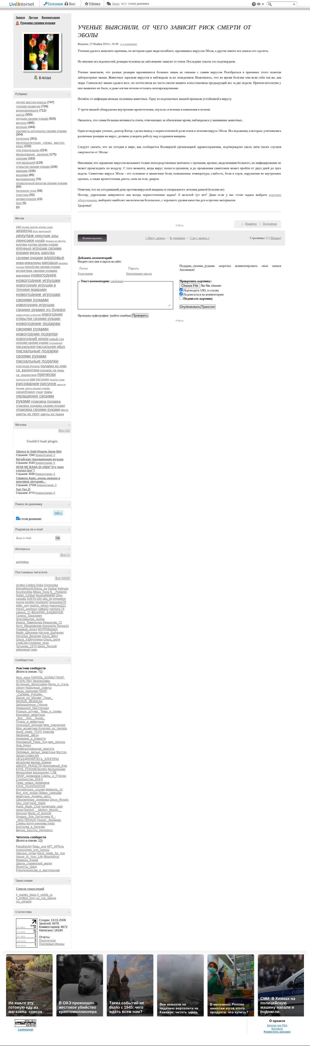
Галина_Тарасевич (29, 615)
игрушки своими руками (32, 118)
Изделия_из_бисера (52, 728)
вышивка (22, 175)
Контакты (277, 1028)
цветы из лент (28, 414)
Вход (72, 3)
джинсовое (25, 240)
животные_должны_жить (33, 796)
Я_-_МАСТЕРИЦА (36, 818)
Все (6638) (62, 578)
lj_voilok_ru (45, 894)
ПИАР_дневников (28, 776)
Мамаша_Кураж (27, 860)
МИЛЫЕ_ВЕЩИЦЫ (29, 701)
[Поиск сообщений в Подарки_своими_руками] (58, 513)
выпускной (45, 231)
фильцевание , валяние (32, 154)
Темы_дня (39, 846)
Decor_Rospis (59, 799)
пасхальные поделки (37, 361)
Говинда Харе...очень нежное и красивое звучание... (38, 480)
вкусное (21, 123)
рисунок (48, 383)
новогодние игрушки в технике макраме (36, 287)
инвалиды (32, 263)
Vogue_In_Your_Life (29, 856)
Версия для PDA (277, 1025)
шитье (20, 114)
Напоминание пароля (139, 273)
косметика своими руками (36, 270)
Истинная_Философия (31, 684)
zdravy (20, 687)
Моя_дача (23, 677)
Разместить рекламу (277, 1031)
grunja (20, 602)
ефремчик (23, 649)
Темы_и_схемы (51, 711)
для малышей (25, 162)
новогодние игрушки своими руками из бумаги (40, 307)
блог (19, 203)
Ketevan (63, 588)
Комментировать (92, 238)
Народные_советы (38, 687)
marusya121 (57, 605)
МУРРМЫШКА (48, 629)
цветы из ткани (52, 414)
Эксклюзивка (41, 681)
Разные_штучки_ (28, 711)
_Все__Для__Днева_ (30, 718)
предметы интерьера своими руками (41, 131)
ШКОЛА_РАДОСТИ (29, 765)
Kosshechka (24, 592)
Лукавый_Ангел (26, 629)
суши (39, 392)
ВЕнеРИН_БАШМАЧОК (47, 612)
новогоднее (43, 275)
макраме (22, 171)
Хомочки (48, 732)
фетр (64, 410)
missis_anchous (26, 609)
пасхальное (26, 346)
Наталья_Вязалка (28, 636)
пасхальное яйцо (50, 346)
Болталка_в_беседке (30, 827)
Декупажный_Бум (55, 765)
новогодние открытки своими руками (39, 316)
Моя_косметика (27, 728)
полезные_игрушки (29, 725)
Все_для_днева (27, 793)
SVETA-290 (34, 598)
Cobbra (31, 585)
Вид (260, 5)
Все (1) (65, 555)
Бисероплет (41, 772)
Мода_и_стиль (58, 684)
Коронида (49, 626)
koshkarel (42, 602)
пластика (22, 195)
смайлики (116, 281)
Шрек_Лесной (47, 646)
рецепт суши (57, 379)
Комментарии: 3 (46, 485)
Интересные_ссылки (30, 789)
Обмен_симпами (50, 793)
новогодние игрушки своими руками (38, 297)
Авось (115, 3)
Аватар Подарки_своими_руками (41, 52)
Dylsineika (51, 585)
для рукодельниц (27, 150)
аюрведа (24, 231)
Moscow (21, 813)
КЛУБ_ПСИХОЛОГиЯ (30, 786)
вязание (21, 127)
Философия (24, 772)
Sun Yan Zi (23, 489)
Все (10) (64, 430)
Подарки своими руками (18, 23)
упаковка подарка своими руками (40, 405)
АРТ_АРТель (55, 846)
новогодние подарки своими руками (38, 326)
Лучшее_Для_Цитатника (33, 816)
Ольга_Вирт (50, 636)
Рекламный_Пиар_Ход (31, 742)
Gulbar (52, 588)
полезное (22, 138)
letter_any (22, 605)
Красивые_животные (30, 715)
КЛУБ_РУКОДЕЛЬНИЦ (31, 769)
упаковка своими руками (38, 409)
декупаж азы (46, 235)
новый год (56, 339)
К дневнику (178, 238)
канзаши (50, 262)
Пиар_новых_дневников (32, 782)
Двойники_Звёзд (27, 735)
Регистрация (55, 3)
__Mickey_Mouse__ (48, 810)
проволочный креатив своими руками (41, 183)
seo (18, 227)
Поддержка (254, 4)
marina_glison (39, 605)
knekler (30, 602)
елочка (21, 244)
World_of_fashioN (39, 813)
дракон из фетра (56, 241)
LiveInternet (23, 4)
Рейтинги (94, 3)
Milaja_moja (41, 592)
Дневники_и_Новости (31, 738)
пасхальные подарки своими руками (37, 354)
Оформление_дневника (32, 799)
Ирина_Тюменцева (29, 622)
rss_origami (23, 901)
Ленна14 (63, 626)
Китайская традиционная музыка (39, 459)
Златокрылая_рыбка (30, 619)
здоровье (54, 257)
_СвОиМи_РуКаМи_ (30, 694)
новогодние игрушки (38, 280)
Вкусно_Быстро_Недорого (34, 830)
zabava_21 (23, 612)
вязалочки (23, 762)
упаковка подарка (46, 401)
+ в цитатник (128, 44)
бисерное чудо (26, 190)
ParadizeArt (23, 846)
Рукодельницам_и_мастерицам (38, 870)
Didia (39, 585)
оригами (21, 158)
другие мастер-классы (31, 102)
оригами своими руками (32, 342)
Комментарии (51, 17)
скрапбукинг (25, 392)
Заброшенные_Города (31, 704)
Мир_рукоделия (54, 725)
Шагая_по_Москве (28, 698)
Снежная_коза (38, 643)
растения (42, 379)
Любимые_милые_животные (36, 752)
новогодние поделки (37, 334)
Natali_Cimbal (25, 595)
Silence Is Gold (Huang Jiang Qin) (39, 451)
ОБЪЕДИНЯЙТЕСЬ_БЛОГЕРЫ (37, 759)
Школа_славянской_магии (34, 863)
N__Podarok (58, 592)
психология (22, 379)
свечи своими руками (37, 388)
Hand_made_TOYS (29, 732)
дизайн (40, 240)
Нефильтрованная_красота (35, 749)
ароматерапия (26, 199)
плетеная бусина (28, 366)
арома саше (46, 227)
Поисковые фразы (51, 944)
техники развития (28, 106)
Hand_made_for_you (51, 853)
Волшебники (56, 769)
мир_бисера (56, 742)
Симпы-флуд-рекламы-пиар (35, 823)
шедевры (22, 562)
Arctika (20, 585)
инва (20, 263)
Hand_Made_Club (28, 806)
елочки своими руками (43, 244)
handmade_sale (52, 806)
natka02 (43, 609)
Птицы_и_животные (30, 721)
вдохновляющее (27, 110)
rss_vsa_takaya (46, 898)
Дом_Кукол (23, 745)
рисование (27, 383)
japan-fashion (25, 810)
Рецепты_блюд (26, 867)
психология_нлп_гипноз (32, 850)
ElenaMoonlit (24, 588)
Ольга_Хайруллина (29, 639)
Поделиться (270, 223)
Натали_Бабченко (51, 632)
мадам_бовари (41, 762)
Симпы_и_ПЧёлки (53, 776)
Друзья (33, 17)
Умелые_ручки (26, 853)
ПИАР (43, 691)
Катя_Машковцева (29, 626)
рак (32, 379)
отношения (55, 343)
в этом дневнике (30, 519)
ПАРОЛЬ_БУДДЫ (43, 677)
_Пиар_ (47, 698)
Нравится (251, 223)
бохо (35, 231)
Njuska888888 (45, 595)
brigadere (59, 598)
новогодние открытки (28, 314)
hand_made (38, 803)
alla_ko (47, 598)
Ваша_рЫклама (27, 691)
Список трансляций (30, 889)
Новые (275, 238)
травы (48, 392)
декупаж (25, 235)
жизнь (35, 253)
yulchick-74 (56, 609)
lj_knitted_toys (25, 898)
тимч (34, 649)
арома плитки (30, 227)
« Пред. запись (155, 238)
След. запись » (200, 238)
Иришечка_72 (52, 622)
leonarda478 (57, 602)
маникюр (23, 275)
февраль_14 (54, 789)
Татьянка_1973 (26, 646)
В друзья (45, 77)
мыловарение (25, 179)
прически (46, 374)
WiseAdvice (51, 856)
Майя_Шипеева (27, 632)
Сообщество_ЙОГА (29, 779)
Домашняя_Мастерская (32, 708)
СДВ (53, 772)
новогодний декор (32, 339)
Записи (20, 17)
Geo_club (22, 803)
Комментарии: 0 (45, 455)
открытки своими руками (33, 166)
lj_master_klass (26, 894)
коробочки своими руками (42, 267)
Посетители (47, 940)
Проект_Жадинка (49, 820)
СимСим (22, 643)
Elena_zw (40, 588)
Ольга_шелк (51, 639)
